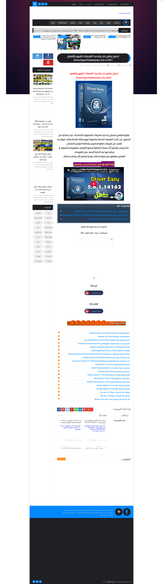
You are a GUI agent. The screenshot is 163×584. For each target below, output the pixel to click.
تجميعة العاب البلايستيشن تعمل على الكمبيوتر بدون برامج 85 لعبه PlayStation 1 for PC (43, 91)
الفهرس (74, 4)
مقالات (38, 251)
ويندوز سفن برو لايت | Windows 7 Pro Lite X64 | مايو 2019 (113, 385)
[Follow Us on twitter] (37, 581)
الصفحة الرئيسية (125, 4)
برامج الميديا (38, 232)
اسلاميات (116, 23)
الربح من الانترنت (62, 23)
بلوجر (95, 23)
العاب (80, 23)
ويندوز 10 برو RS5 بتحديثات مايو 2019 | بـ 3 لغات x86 (115, 395)
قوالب (38, 247)
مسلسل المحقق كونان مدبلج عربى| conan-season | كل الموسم (43, 189)
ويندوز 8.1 (48, 261)
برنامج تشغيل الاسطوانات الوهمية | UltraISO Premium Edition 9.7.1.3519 (108, 381)
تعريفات (72, 23)
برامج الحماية (48, 232)
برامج (101, 23)
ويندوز (108, 23)
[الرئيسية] (126, 23)
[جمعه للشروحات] (125, 13)
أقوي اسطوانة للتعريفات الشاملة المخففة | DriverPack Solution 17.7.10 (109, 375)
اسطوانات (38, 213)
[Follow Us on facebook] (40, 581)
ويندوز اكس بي (38, 261)
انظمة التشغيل (96, 65)
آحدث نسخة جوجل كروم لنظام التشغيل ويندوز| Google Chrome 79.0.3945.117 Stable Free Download (95, 215)
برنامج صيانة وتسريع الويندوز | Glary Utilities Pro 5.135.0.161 (108, 218)
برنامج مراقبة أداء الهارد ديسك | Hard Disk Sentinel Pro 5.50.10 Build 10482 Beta (101, 211)
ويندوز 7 (38, 256)
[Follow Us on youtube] (33, 581)
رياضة (48, 247)
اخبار (48, 213)
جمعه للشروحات (110, 582)
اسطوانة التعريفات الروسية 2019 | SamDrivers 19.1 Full (114, 336)
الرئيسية (104, 65)
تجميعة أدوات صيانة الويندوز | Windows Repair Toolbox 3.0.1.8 (112, 378)
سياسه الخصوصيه (112, 4)
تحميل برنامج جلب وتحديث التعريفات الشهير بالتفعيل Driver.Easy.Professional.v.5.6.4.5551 (104, 343)
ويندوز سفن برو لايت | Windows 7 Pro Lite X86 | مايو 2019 (113, 388)
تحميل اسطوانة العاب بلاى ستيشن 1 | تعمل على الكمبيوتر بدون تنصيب (43, 156)
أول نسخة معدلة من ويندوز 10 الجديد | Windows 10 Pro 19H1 (112, 399)
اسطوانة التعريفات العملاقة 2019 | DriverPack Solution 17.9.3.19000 (109, 333)
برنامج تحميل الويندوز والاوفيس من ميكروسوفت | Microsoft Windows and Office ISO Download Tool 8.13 (99, 354)
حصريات (38, 242)
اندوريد (87, 23)
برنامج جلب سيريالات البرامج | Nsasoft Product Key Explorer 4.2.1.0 (111, 368)
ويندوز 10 (48, 256)
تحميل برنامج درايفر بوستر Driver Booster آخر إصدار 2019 (114, 371)
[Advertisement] (66, 13)
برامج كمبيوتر (88, 65)
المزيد (52, 23)
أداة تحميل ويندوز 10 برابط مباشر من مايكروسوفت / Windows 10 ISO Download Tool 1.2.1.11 (82, 30)
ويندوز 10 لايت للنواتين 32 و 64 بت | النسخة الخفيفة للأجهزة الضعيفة (110, 350)
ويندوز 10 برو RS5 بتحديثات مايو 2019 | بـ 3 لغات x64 (115, 392)
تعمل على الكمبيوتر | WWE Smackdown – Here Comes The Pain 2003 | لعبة (43, 124)
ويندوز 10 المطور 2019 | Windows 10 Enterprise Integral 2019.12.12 (110, 347)
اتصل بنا (89, 4)
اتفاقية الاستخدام (99, 4)
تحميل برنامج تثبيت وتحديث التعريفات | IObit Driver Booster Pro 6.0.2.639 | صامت (107, 340)
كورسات (48, 251)
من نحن (81, 4)
